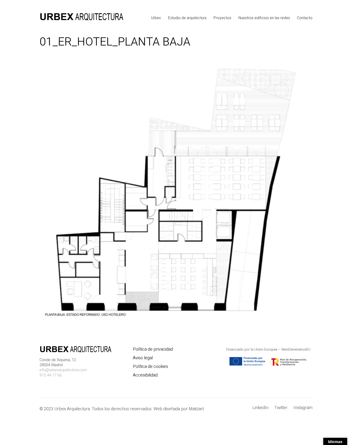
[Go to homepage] (81, 18)
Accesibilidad (145, 375)
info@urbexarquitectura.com (63, 370)
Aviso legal (143, 358)
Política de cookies (150, 367)
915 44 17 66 (51, 375)
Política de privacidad (153, 349)
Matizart (197, 409)
